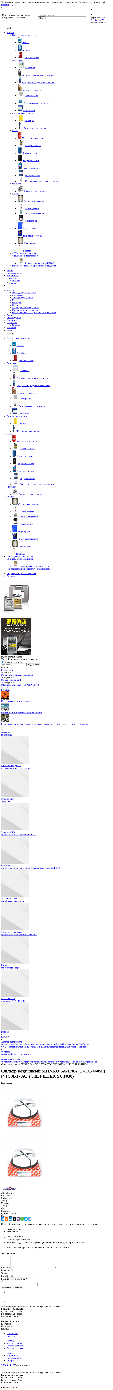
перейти (79, 711)
